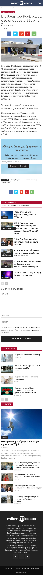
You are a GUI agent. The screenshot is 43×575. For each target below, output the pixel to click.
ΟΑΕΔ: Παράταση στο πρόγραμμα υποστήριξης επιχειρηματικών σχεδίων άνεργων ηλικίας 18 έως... (27, 465)
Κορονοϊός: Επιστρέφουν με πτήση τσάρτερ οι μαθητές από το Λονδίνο (26, 253)
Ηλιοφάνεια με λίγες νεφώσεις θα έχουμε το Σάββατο (25, 214)
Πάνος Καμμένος (16, 180)
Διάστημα (5, 278)
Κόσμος (4, 244)
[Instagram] (21, 556)
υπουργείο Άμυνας (30, 180)
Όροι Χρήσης (8, 568)
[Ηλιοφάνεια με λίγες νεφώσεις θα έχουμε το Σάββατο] (7, 215)
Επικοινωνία (35, 568)
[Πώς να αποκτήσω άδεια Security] (7, 358)
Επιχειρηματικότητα (8, 228)
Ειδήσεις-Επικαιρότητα (8, 12)
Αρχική (3, 8)
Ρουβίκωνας (6, 182)
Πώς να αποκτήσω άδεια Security (27, 355)
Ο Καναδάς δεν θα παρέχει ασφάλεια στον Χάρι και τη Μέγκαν (26, 242)
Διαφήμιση (25, 568)
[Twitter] (27, 556)
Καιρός (4, 217)
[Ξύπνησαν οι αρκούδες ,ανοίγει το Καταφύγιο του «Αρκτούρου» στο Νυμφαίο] (7, 264)
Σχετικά (17, 568)
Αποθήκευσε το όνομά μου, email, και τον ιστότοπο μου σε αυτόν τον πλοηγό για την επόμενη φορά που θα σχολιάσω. (21, 330)
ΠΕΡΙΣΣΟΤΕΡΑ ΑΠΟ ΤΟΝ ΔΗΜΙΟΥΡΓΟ (16, 206)
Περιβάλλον (6, 267)
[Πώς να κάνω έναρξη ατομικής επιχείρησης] (7, 380)
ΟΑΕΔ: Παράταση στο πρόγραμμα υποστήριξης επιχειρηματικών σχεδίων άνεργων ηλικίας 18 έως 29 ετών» (26, 228)
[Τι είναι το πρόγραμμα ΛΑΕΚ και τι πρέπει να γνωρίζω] (7, 369)
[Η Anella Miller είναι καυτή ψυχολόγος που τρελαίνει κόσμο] (7, 477)
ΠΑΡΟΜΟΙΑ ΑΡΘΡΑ (10, 203)
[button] (40, 3)
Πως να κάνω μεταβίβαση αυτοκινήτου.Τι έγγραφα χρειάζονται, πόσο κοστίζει (25, 390)
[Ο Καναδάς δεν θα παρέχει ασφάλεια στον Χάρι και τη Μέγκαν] (7, 242)
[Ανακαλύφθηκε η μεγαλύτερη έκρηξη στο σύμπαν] (7, 275)
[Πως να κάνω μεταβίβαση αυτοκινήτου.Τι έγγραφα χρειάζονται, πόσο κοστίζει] (7, 391)
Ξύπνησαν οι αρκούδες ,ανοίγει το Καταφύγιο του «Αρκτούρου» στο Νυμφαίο (28, 264)
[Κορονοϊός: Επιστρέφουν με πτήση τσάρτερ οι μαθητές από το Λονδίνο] (7, 499)
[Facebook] (15, 556)
